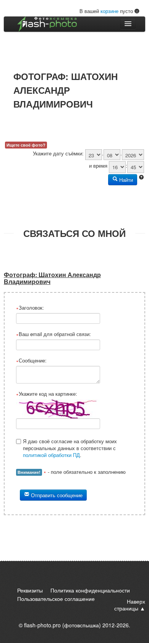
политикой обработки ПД (51, 455)
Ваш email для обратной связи (54, 334)
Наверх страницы (129, 604)
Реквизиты (30, 590)
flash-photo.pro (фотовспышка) (62, 625)
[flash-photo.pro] (47, 24)
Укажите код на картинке (47, 393)
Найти (125, 179)
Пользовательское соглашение (56, 598)
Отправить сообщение (56, 495)
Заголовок (30, 307)
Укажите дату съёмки (57, 153)
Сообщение (32, 360)
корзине (109, 11)
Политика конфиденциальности (90, 590)
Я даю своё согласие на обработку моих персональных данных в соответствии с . (70, 448)
